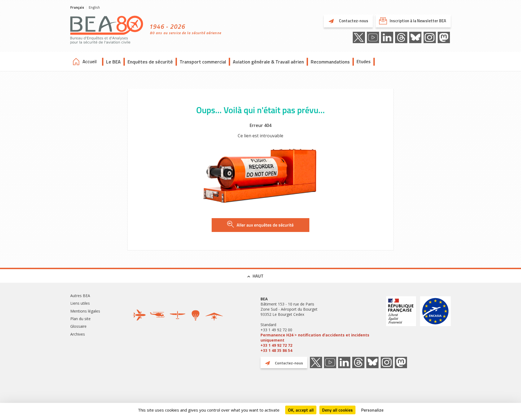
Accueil (89, 61)
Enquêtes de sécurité (150, 61)
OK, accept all (301, 410)
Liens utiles (80, 303)
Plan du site (80, 318)
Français (77, 7)
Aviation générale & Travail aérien (268, 61)
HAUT (258, 276)
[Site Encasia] (435, 324)
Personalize (372, 410)
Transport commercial (203, 61)
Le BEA (113, 61)
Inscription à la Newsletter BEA (418, 21)
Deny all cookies (337, 410)
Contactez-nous (353, 21)
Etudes (364, 61)
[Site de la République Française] (401, 324)
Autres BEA (80, 295)
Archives (77, 334)
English (94, 7)
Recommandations (330, 61)
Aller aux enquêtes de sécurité (265, 225)
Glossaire (78, 326)
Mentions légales (85, 311)
